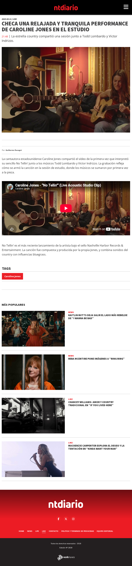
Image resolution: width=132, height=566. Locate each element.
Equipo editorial (105, 531)
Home (21, 531)
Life (37, 531)
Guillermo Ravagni (14, 150)
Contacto (53, 531)
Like (44, 531)
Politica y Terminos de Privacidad (77, 531)
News (29, 531)
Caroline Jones (12, 276)
